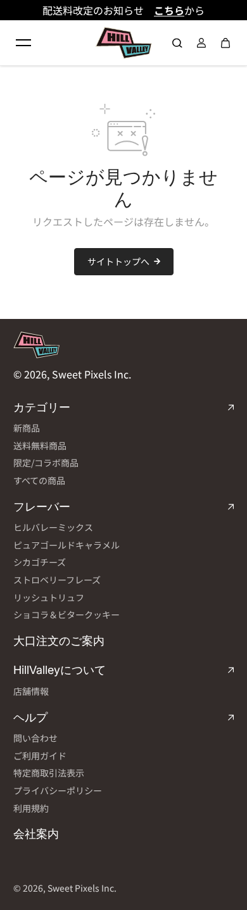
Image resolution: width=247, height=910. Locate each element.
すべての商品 (39, 481)
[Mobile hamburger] (23, 43)
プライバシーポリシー (57, 791)
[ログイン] (201, 43)
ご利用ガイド (39, 756)
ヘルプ (30, 717)
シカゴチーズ (39, 562)
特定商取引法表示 (48, 773)
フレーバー (41, 506)
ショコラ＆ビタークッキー (66, 615)
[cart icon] (225, 43)
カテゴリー (41, 407)
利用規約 (31, 808)
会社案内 (36, 833)
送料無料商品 (39, 446)
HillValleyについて (59, 669)
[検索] (177, 43)
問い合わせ (35, 738)
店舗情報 (31, 691)
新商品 (26, 428)
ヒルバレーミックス (53, 527)
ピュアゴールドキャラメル (66, 545)
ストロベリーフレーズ (57, 580)
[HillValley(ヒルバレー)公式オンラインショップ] (123, 43)
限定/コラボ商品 (46, 463)
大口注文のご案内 (58, 640)
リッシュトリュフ (48, 598)
